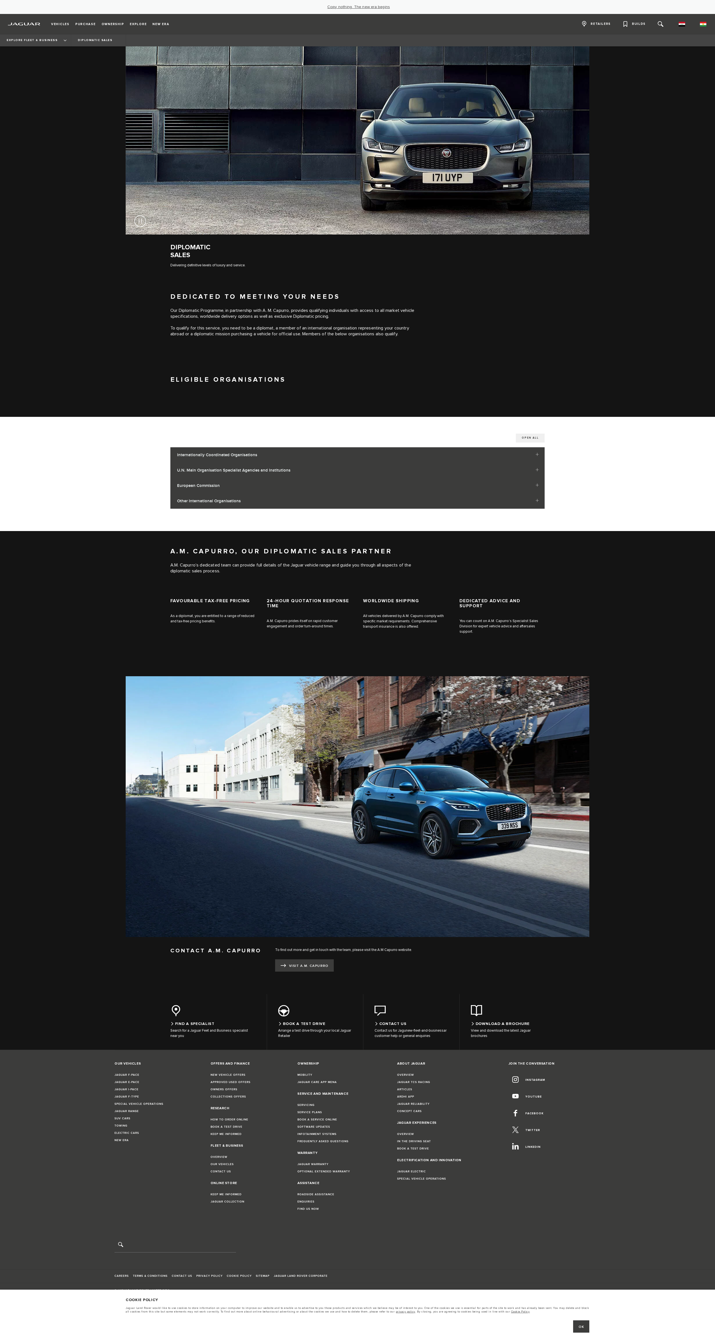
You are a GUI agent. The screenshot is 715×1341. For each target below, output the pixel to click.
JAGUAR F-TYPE (127, 1096)
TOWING (121, 1125)
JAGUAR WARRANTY (312, 1164)
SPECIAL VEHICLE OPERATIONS (139, 1104)
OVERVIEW (219, 1157)
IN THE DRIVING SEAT (414, 1141)
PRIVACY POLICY (209, 1276)
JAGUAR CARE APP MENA (317, 1082)
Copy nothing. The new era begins (358, 7)
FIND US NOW (308, 1209)
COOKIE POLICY (239, 1276)
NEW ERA (122, 1140)
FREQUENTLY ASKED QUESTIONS (323, 1141)
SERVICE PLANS (309, 1112)
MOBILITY (304, 1075)
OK (581, 1327)
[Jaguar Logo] (24, 24)
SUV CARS (122, 1118)
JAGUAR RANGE (127, 1111)
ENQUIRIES (305, 1201)
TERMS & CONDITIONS (150, 1276)
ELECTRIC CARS (127, 1133)
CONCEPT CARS (409, 1111)
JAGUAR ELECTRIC (411, 1171)
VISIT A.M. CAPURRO (308, 966)
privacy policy (405, 1311)
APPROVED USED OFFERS (231, 1082)
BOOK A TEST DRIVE (226, 1127)
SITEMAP (263, 1276)
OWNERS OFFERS (224, 1089)
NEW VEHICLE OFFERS (228, 1075)
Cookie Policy (520, 1311)
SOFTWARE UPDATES (313, 1127)
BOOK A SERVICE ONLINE (317, 1119)
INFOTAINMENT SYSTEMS (317, 1134)
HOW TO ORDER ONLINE (229, 1119)
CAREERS (122, 1276)
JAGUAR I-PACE (127, 1089)
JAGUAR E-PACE (127, 1082)
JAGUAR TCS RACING (413, 1082)
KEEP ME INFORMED (226, 1134)
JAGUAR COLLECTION (227, 1201)
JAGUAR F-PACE (127, 1075)
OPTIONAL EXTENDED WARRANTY (323, 1171)
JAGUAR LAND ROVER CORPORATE (301, 1276)
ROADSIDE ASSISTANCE (315, 1194)
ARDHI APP (405, 1096)
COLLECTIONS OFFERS (228, 1096)
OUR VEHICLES (222, 1164)
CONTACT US (221, 1171)
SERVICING (305, 1105)
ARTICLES (404, 1089)
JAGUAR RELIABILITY (413, 1104)
